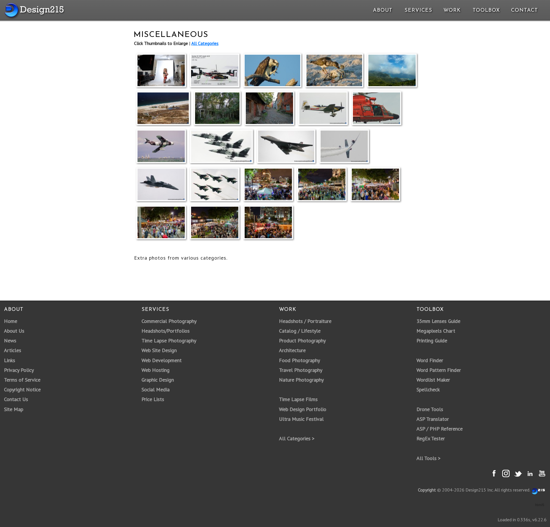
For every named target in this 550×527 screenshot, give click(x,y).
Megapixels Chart (436, 330)
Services (418, 10)
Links (9, 360)
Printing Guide (432, 340)
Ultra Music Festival (301, 419)
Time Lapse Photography (169, 340)
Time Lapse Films (298, 399)
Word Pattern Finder (439, 370)
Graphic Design (158, 379)
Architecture (292, 350)
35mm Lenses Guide (438, 321)
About (382, 10)
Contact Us (16, 399)
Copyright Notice (22, 389)
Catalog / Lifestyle (300, 330)
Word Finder (430, 360)
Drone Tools (430, 409)
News (10, 340)
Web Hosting (156, 370)
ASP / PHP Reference (440, 428)
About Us (14, 330)
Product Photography (302, 340)
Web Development (162, 360)
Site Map (13, 409)
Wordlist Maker (433, 379)
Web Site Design (159, 350)
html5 (539, 505)
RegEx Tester (431, 438)
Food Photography (299, 360)
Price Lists (153, 399)
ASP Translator (433, 419)
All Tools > (429, 458)
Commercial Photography (169, 321)
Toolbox (486, 10)
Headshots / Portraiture (305, 321)
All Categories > (297, 438)
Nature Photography (301, 379)
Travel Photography (300, 370)
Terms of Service (22, 379)
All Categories (205, 43)
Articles (12, 350)
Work (452, 10)
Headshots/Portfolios (166, 330)
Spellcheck (428, 389)
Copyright (427, 490)
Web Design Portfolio (302, 409)
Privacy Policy (19, 370)
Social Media (156, 389)
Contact (524, 10)
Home (10, 321)
